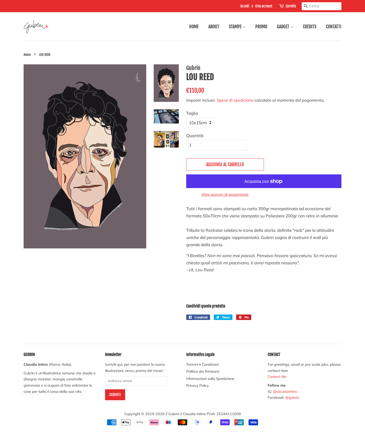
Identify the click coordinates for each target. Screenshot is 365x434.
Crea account (263, 6)
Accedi (244, 6)
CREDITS (309, 26)
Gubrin (173, 413)
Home (27, 55)
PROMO (261, 26)
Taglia (192, 113)
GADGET (283, 26)
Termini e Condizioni (202, 364)
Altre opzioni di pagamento (225, 194)
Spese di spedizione (235, 100)
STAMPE (236, 26)
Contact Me (277, 376)
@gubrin (292, 397)
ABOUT (213, 26)
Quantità (194, 135)
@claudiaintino (285, 391)
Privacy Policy (197, 385)
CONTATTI (333, 26)
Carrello (291, 6)
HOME (194, 26)
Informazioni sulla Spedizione (210, 378)
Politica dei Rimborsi (202, 371)
